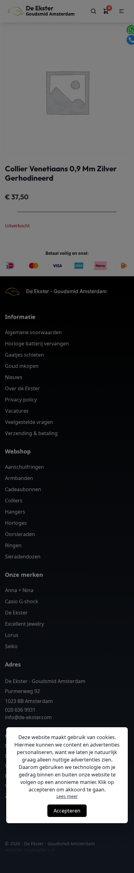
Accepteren (67, 810)
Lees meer (67, 796)
